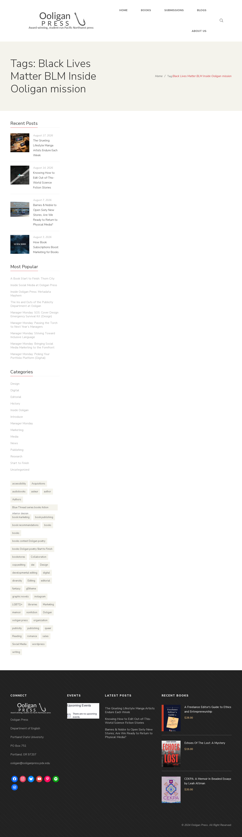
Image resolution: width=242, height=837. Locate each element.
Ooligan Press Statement (103, 124)
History (15, 403)
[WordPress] (14, 787)
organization (40, 620)
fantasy (16, 588)
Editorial (15, 397)
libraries (32, 604)
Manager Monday (21, 423)
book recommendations (25, 525)
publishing (33, 628)
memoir (16, 612)
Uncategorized (150, 131)
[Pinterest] (47, 779)
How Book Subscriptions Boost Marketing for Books (46, 247)
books (47, 525)
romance (32, 636)
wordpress (38, 644)
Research (16, 456)
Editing (31, 580)
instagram (40, 596)
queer (48, 628)
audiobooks (19, 491)
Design (14, 384)
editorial (45, 580)
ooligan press (20, 620)
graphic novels (20, 596)
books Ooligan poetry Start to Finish (32, 549)
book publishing (44, 517)
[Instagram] (23, 779)
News (14, 443)
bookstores (18, 557)
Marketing (16, 430)
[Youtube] (39, 779)
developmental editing (24, 572)
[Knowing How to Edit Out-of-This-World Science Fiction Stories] (19, 175)
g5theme (31, 588)
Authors (16, 499)
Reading (17, 636)
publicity (17, 628)
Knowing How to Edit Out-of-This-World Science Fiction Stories (128, 721)
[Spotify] (56, 779)
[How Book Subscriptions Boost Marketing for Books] (19, 244)
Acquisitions (38, 483)
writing (16, 652)
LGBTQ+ (17, 604)
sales (46, 636)
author (47, 491)
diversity (17, 580)
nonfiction (31, 612)
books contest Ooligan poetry (28, 541)
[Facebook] (14, 779)
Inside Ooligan (19, 410)
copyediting (18, 565)
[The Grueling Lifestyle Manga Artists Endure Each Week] (19, 142)
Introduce (16, 417)
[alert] (83, 715)
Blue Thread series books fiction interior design (30, 508)
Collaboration (38, 557)
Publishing (16, 450)
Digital (14, 390)
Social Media (19, 644)
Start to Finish (19, 463)
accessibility (19, 483)
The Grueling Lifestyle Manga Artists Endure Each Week (130, 710)
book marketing (20, 517)
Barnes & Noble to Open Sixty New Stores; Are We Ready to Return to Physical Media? (45, 215)
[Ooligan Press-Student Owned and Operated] (61, 21)
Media (14, 437)
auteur (34, 491)
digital (46, 572)
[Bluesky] (31, 779)
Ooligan (47, 612)
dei (32, 565)
